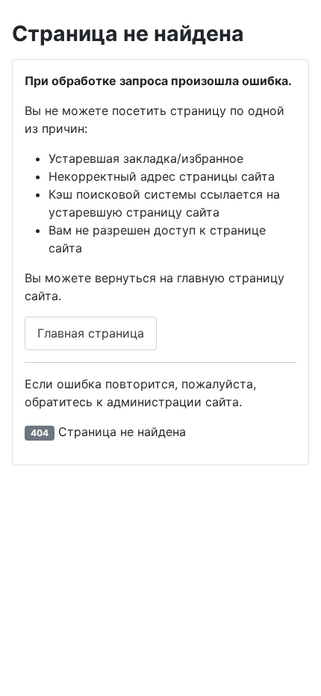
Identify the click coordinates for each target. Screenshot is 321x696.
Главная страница (90, 333)
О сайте (202, 647)
